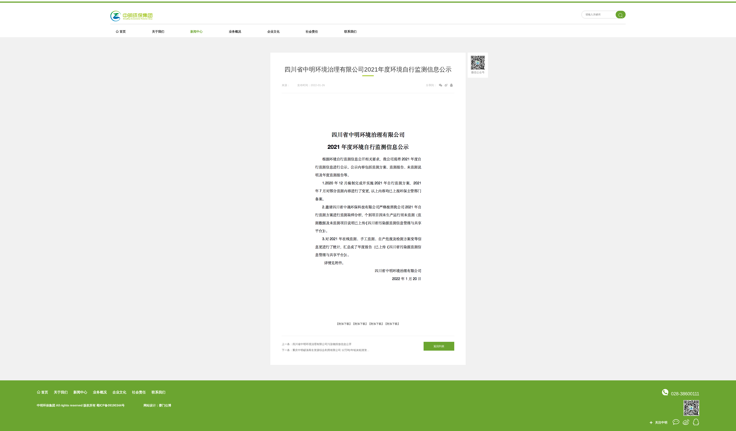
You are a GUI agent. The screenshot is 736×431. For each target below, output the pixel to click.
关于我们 (158, 31)
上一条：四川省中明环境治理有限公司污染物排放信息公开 (317, 344)
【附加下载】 (344, 323)
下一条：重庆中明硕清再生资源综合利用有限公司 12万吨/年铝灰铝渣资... (325, 350)
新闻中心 (196, 31)
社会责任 (312, 31)
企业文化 (273, 31)
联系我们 (350, 31)
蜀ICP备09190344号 (110, 405)
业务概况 (235, 31)
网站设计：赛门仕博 (157, 405)
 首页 (121, 31)
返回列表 (439, 346)
